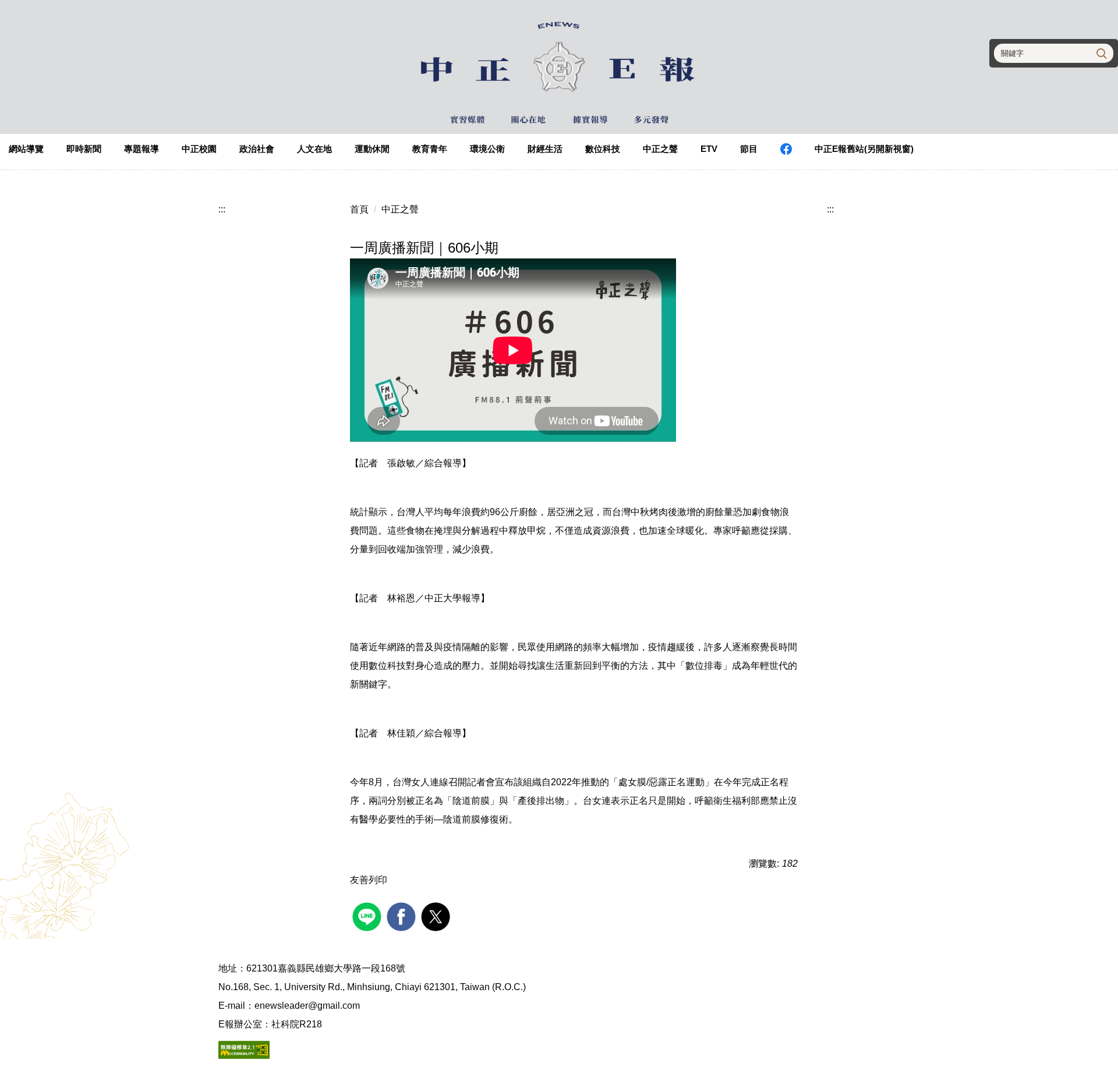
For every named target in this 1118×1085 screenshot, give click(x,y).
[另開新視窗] (786, 149)
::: (221, 209)
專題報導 (141, 149)
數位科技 (602, 149)
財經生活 (545, 149)
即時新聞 (83, 149)
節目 (749, 149)
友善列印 (368, 880)
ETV (708, 149)
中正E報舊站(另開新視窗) (864, 149)
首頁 (359, 209)
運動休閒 (372, 149)
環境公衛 (487, 149)
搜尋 (1100, 53)
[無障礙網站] (244, 1049)
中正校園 (199, 149)
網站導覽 (26, 149)
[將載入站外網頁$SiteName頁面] (368, 915)
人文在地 (314, 149)
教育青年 (429, 149)
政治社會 (256, 149)
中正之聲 (660, 149)
